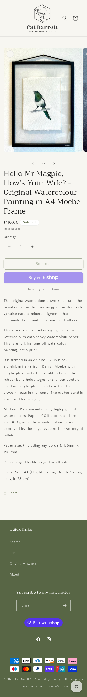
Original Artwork (23, 564)
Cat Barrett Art (24, 679)
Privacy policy (32, 686)
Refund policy (74, 679)
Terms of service (57, 686)
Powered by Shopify (47, 679)
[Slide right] (54, 163)
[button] (9, 18)
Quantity (10, 237)
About (14, 575)
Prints (14, 553)
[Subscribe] (65, 605)
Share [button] (13, 493)
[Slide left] (33, 163)
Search (15, 542)
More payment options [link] (43, 289)
